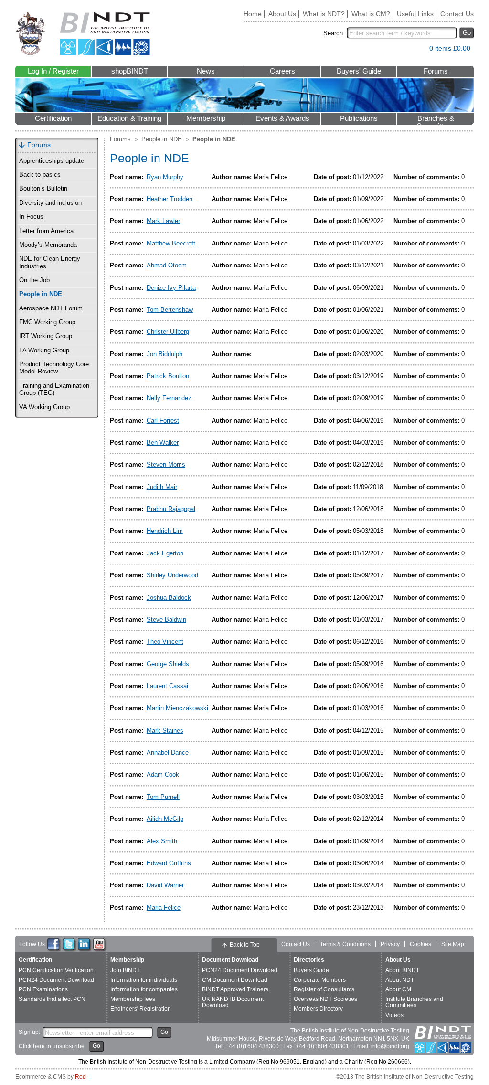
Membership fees (132, 999)
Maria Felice (164, 907)
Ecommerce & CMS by (50, 1077)
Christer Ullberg (168, 331)
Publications (359, 118)
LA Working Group (44, 350)
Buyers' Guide (359, 71)
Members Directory (318, 1008)
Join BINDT (125, 970)
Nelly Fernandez (169, 398)
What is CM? (370, 14)
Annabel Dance (168, 752)
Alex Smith (162, 841)
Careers (282, 71)
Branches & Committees (435, 120)
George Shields (168, 664)
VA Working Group (44, 407)
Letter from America (46, 231)
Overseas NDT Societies (325, 999)
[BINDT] (82, 33)
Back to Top (245, 944)
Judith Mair (162, 486)
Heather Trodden (169, 198)
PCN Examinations (43, 989)
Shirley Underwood (172, 575)
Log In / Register (53, 71)
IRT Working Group (45, 336)
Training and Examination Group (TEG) (54, 389)
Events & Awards (282, 118)
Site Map (452, 944)
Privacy (390, 944)
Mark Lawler (163, 220)
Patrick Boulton (168, 376)
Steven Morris (166, 464)
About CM (398, 989)
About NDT (399, 980)
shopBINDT (129, 71)
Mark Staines (165, 730)
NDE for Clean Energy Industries (49, 262)
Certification (53, 118)
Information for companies (144, 989)
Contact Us (457, 14)
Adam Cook (163, 774)
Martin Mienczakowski (177, 708)
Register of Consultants (324, 989)
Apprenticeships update (51, 161)
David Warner (165, 885)
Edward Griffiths (169, 863)
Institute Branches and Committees (414, 1002)
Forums (436, 71)
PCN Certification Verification (56, 970)
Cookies (420, 944)
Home (253, 14)
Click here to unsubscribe (52, 1046)
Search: (334, 33)
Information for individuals (143, 980)
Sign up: (29, 1032)
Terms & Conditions (345, 944)
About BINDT (402, 970)
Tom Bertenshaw (170, 309)
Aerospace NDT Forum (51, 308)
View (417, 50)
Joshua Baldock (169, 597)
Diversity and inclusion (50, 203)
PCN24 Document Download (56, 980)
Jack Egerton (165, 553)
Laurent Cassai (167, 686)
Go (467, 32)
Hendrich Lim (165, 530)
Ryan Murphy (165, 177)
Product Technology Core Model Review (54, 368)
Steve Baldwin (166, 619)
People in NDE (40, 294)
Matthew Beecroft (171, 243)
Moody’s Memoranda (48, 245)
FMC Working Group (47, 322)
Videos (394, 1015)
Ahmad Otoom (167, 265)
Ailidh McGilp (165, 818)
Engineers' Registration (140, 1008)
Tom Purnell (163, 796)
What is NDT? (324, 14)
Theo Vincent (165, 641)
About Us (282, 14)
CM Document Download (234, 980)
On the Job (34, 280)
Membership (205, 118)
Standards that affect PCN (52, 999)
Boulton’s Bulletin (43, 188)
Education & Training (129, 118)
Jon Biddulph (164, 354)
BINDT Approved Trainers (235, 989)
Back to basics (40, 174)
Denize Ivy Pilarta (171, 287)
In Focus (31, 216)
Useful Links (415, 14)
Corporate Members (320, 980)
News (206, 71)
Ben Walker (163, 442)
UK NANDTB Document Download (233, 1002)
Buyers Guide (311, 970)
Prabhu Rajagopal (171, 508)
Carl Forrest (163, 420)
